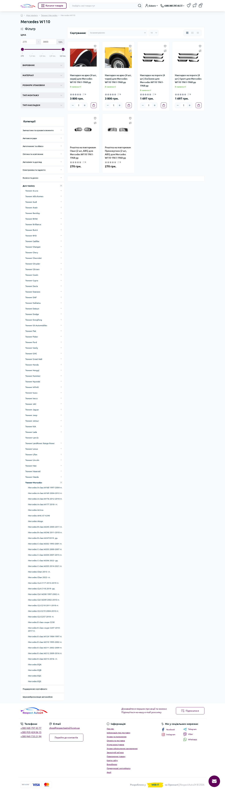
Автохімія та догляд (32, 162)
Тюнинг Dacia (31, 286)
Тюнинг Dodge (32, 314)
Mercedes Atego (35, 521)
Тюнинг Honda (32, 365)
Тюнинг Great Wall (33, 359)
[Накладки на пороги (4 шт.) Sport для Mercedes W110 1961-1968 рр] (188, 57)
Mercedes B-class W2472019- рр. (43, 538)
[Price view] (197, 32)
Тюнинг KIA (30, 426)
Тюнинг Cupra (31, 280)
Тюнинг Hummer (33, 376)
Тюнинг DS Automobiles (36, 325)
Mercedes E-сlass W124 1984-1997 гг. (45, 636)
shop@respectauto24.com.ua (64, 728)
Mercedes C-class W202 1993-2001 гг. (45, 544)
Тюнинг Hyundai (32, 381)
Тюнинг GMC (31, 353)
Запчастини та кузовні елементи (38, 130)
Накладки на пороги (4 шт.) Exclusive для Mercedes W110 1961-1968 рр (152, 80)
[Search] (139, 5)
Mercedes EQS (34, 681)
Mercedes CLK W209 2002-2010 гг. (43, 600)
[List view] (192, 32)
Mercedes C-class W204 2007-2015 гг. (45, 555)
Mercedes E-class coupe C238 (41, 622)
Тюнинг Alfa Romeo (34, 196)
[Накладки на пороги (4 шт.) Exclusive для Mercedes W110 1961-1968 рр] (153, 57)
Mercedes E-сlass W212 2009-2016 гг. (45, 653)
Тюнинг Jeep (31, 415)
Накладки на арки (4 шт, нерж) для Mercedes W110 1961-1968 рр (83, 79)
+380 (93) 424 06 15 (31, 732)
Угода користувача (115, 744)
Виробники (112, 764)
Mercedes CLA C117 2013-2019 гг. (43, 583)
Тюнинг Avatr (31, 208)
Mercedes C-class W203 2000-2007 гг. (45, 549)
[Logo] (28, 6)
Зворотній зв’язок (115, 752)
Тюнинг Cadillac (32, 241)
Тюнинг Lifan (31, 454)
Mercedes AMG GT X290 (39, 516)
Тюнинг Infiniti (32, 387)
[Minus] (72, 105)
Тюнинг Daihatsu (33, 303)
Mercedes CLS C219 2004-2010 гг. (43, 611)
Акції (109, 772)
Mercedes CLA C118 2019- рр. (41, 588)
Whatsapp (192, 739)
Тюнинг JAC (30, 404)
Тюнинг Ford (31, 342)
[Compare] (95, 50)
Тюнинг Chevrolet (33, 258)
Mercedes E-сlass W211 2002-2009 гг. (45, 648)
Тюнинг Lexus (31, 449)
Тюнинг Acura (31, 191)
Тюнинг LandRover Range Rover (40, 443)
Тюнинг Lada (31, 432)
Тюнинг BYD (31, 236)
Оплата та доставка (116, 741)
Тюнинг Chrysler (32, 264)
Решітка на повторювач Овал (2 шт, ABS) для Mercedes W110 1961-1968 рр (83, 152)
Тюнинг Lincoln (32, 460)
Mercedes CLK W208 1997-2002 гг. (43, 594)
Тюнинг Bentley (32, 213)
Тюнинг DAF (31, 297)
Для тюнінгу (32, 15)
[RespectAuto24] (66, 710)
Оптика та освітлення (33, 154)
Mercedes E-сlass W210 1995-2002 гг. (45, 642)
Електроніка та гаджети (34, 170)
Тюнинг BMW (31, 219)
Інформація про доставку (118, 733)
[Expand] (61, 130)
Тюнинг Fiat (30, 331)
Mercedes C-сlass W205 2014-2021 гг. (45, 566)
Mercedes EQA (34, 664)
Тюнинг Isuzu (31, 393)
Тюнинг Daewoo (32, 292)
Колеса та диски (30, 178)
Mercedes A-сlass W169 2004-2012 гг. (45, 493)
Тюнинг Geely (31, 348)
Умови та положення (117, 737)
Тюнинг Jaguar (32, 410)
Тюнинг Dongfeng (33, 320)
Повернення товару (116, 756)
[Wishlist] (95, 46)
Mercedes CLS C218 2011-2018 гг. (43, 605)
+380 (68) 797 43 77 (31, 728)
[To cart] (94, 105)
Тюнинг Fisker (31, 337)
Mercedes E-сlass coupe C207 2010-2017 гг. (44, 629)
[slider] (22, 49)
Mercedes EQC (34, 676)
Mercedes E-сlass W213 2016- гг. (42, 659)
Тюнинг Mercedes (49, 15)
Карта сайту (112, 760)
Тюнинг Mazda (32, 477)
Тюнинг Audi (31, 202)
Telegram (192, 729)
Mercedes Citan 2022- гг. (39, 577)
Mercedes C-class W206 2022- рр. (43, 560)
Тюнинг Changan (33, 247)
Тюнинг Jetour (32, 421)
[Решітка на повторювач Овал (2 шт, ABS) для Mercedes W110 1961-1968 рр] (83, 129)
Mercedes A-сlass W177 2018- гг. (42, 504)
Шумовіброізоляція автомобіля (38, 697)
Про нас (110, 729)
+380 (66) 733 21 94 (31, 736)
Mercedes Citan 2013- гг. (39, 572)
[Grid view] (187, 32)
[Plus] (84, 105)
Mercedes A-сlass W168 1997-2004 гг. (45, 487)
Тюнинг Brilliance (33, 224)
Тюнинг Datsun (32, 309)
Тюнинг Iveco (31, 398)
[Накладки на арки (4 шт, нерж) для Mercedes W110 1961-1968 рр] (83, 57)
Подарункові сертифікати (35, 689)
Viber (190, 734)
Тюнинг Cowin (31, 275)
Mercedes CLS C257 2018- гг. (41, 617)
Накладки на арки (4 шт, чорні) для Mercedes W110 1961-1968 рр (118, 79)
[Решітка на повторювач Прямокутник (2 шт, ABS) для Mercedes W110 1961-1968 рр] (118, 129)
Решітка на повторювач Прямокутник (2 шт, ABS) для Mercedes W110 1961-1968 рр (118, 152)
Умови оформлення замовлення (122, 748)
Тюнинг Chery (31, 252)
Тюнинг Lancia (31, 438)
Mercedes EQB (34, 670)
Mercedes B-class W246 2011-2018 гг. (45, 532)
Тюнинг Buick (31, 230)
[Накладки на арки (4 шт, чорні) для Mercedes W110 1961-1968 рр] (118, 57)
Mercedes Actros (35, 510)
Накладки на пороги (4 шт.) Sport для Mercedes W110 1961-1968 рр (188, 79)
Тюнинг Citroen (32, 269)
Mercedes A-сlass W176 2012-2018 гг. (45, 499)
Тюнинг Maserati (33, 471)
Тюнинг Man (31, 466)
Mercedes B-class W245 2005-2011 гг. (45, 527)
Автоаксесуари (30, 138)
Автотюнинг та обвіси (33, 146)
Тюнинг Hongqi (32, 370)
